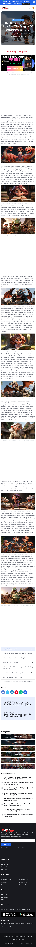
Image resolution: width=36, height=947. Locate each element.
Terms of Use (23, 885)
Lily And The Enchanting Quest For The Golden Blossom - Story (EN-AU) (17, 704)
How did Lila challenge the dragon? (13, 673)
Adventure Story (19, 19)
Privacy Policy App (6, 879)
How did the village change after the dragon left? (17, 682)
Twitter (6, 900)
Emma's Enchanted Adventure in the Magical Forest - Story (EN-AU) (18, 794)
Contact (3, 885)
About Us (4, 882)
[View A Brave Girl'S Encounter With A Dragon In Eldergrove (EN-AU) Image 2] (18, 193)
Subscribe (6, 844)
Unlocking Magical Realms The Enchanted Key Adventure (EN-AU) (18, 799)
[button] (29, 8)
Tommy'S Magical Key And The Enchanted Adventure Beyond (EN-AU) (17, 810)
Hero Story (18, 766)
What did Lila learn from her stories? (13, 677)
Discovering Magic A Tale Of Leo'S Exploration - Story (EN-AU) (19, 815)
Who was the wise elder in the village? (14, 658)
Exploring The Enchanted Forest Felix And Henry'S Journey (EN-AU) (17, 715)
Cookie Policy (23, 882)
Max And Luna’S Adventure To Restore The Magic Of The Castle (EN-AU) (17, 778)
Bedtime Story (18, 736)
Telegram (6, 894)
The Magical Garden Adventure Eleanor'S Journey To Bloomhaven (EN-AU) (17, 805)
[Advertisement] (18, 95)
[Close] (34, 2)
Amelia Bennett (13, 34)
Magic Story (18, 742)
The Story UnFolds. (14, 936)
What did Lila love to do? (10, 649)
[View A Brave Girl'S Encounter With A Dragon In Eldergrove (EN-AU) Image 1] (18, 154)
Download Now (26, 3)
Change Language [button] (19, 52)
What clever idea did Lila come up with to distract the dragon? (17, 667)
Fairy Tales (18, 754)
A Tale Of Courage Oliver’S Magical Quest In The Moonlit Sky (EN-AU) (19, 788)
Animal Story (18, 748)
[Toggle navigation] (26, 8)
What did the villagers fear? (11, 662)
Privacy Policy (21, 847)
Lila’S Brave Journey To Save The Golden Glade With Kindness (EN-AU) (18, 783)
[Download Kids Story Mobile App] (18, 63)
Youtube (6, 897)
